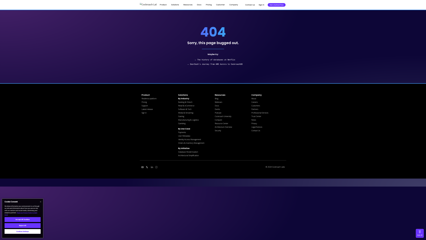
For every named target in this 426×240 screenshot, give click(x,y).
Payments (182, 132)
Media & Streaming (185, 113)
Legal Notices (256, 127)
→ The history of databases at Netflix (214, 59)
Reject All (22, 225)
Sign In (261, 5)
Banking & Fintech (185, 102)
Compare (218, 120)
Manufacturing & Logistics (188, 120)
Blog (216, 98)
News (253, 120)
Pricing (209, 4)
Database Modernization (188, 152)
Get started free (277, 5)
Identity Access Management (189, 139)
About (253, 98)
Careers (254, 102)
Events (217, 109)
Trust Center (256, 116)
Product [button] (163, 4)
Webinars (218, 102)
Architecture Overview (223, 127)
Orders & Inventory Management (191, 143)
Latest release (147, 109)
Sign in (144, 113)
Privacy (254, 123)
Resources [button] (187, 4)
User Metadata (184, 136)
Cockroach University (223, 116)
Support (145, 105)
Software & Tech (184, 109)
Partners (254, 109)
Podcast (218, 113)
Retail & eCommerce (186, 105)
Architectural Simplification (188, 155)
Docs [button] (199, 4)
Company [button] (233, 4)
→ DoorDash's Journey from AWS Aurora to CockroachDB (215, 64)
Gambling (181, 123)
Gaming (181, 116)
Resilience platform (149, 98)
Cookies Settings (22, 231)
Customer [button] (220, 4)
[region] (22, 218)
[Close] (40, 201)
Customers (255, 105)
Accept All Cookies (23, 219)
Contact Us (255, 130)
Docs (217, 105)
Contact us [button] (250, 5)
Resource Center (221, 123)
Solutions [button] (175, 4)
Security (218, 130)
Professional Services (259, 113)
